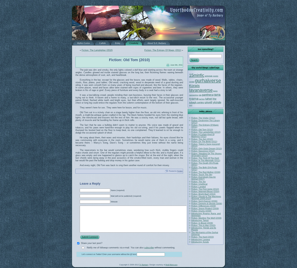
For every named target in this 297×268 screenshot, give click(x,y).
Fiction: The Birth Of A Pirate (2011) (204, 168)
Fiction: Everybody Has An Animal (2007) (203, 178)
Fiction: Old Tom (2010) (129, 60)
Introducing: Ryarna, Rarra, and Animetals (206, 214)
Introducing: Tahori (200, 220)
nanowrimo (193, 95)
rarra (217, 94)
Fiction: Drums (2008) (201, 211)
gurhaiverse (208, 80)
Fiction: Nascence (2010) (203, 151)
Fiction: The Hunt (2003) (202, 237)
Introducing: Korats (200, 242)
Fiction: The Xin (198, 182)
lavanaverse (201, 90)
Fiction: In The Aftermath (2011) (205, 160)
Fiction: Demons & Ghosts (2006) (206, 203)
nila (200, 95)
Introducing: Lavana (200, 239)
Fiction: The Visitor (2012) (203, 118)
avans (215, 76)
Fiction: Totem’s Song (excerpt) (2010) (205, 145)
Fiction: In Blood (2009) (202, 223)
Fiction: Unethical (199, 184)
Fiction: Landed (198, 186)
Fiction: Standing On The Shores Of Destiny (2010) (206, 154)
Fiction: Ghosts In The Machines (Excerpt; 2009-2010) (206, 197)
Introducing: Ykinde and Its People (203, 229)
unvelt (208, 102)
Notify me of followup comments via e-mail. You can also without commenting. (130, 247)
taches (202, 99)
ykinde (217, 102)
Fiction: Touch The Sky (201, 174)
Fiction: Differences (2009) (203, 206)
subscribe (149, 247)
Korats (194, 85)
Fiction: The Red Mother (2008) (205, 172)
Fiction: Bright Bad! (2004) (203, 194)
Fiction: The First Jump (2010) (205, 189)
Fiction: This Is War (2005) (203, 225)
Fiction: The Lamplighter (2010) (97, 50)
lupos (215, 91)
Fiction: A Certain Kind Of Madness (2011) (202, 135)
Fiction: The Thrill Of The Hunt (205, 158)
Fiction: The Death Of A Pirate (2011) (204, 164)
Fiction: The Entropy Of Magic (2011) (162, 50)
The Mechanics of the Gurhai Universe (204, 233)
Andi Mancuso (171, 265)
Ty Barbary (143, 265)
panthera (207, 94)
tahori (208, 98)
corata (191, 82)
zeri (190, 105)
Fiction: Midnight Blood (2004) (205, 191)
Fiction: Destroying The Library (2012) (205, 121)
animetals (209, 76)
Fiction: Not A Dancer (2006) (204, 201)
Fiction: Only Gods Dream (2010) (206, 148)
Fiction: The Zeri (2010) (202, 139)
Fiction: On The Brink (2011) (204, 141)
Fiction (180, 171)
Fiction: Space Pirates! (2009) (205, 208)
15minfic (196, 75)
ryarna (194, 98)
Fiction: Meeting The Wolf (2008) (206, 218)
